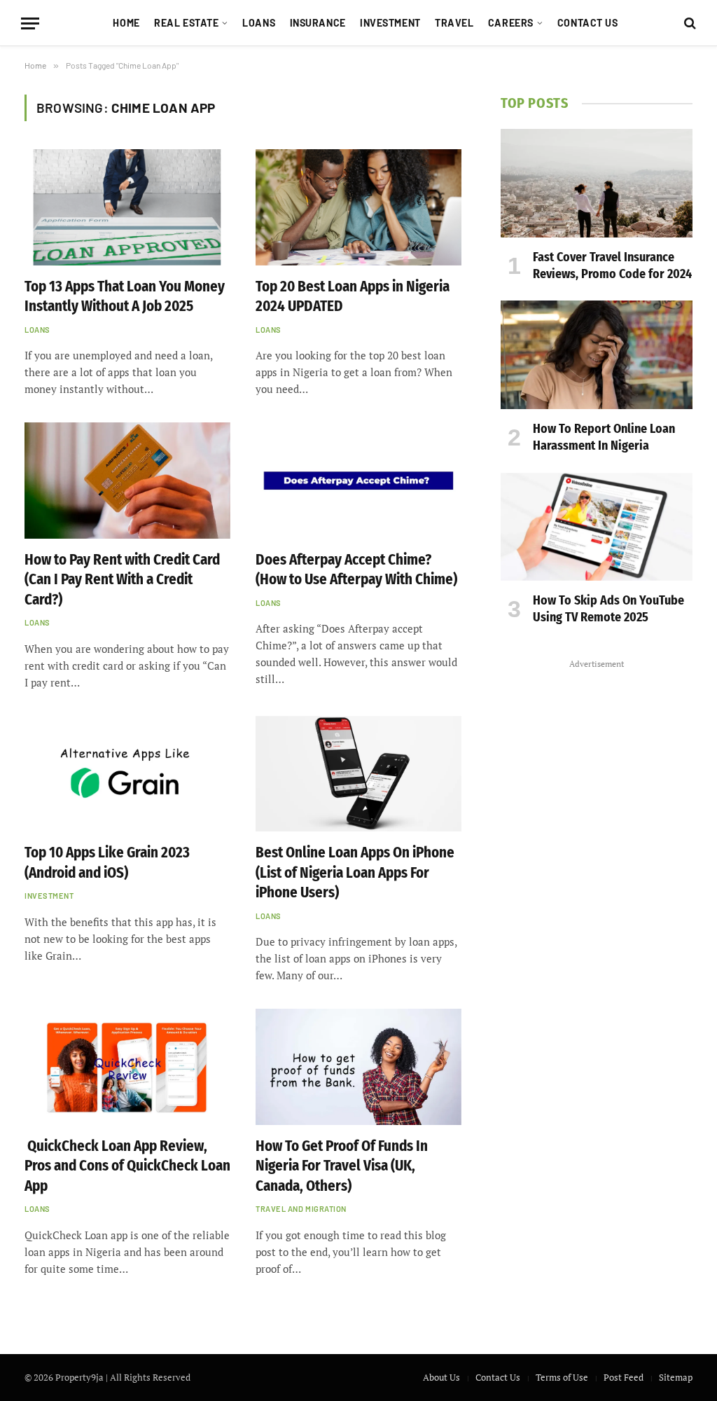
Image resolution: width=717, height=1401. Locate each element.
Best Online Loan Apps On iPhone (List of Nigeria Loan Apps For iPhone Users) (355, 872)
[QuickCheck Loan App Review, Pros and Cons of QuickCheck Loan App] (127, 1066)
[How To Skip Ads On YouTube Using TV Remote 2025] (596, 527)
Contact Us (587, 23)
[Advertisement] (597, 883)
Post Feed (623, 1377)
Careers (511, 23)
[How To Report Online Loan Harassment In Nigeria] (596, 354)
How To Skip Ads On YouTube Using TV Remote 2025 (608, 609)
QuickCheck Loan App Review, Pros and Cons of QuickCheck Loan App (127, 1166)
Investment (390, 23)
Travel (454, 23)
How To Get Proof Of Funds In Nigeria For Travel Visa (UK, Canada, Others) (342, 1166)
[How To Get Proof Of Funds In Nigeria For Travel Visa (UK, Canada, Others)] (358, 1066)
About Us (441, 1377)
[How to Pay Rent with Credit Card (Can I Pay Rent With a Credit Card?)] (127, 480)
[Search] (688, 23)
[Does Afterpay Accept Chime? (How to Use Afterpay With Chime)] (358, 480)
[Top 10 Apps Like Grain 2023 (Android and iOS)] (127, 773)
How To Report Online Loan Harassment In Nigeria (604, 437)
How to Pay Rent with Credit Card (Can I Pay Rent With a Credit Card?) (122, 580)
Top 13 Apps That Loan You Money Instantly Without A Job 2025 (125, 296)
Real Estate (186, 23)
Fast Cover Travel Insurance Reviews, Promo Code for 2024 (612, 265)
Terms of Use (562, 1377)
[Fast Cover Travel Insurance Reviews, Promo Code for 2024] (596, 183)
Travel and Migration (301, 1208)
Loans (258, 23)
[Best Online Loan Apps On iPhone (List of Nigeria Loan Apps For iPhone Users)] (358, 773)
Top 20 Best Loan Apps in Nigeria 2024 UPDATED (353, 296)
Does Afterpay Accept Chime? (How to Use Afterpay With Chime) (356, 570)
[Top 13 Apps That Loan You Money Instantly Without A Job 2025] (127, 207)
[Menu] (30, 23)
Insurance (318, 23)
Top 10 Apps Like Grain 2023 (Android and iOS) (107, 862)
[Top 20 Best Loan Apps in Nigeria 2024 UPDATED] (358, 207)
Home (126, 23)
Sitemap (675, 1377)
